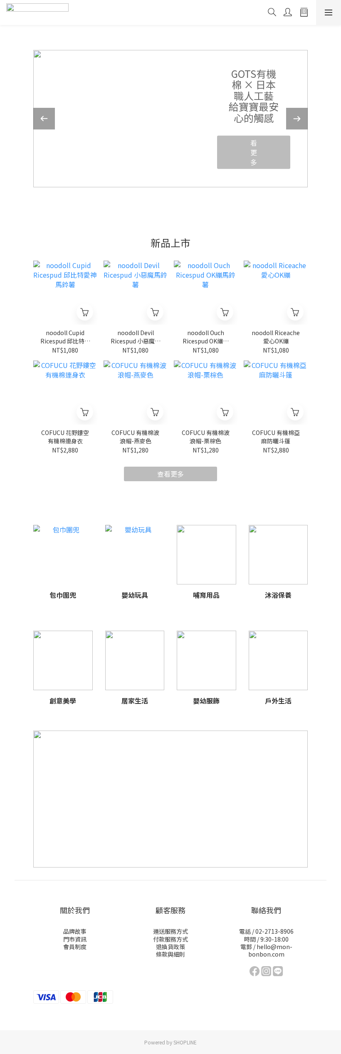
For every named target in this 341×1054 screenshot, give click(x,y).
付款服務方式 (170, 939)
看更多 (283, 144)
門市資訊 (74, 939)
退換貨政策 (170, 946)
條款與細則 (170, 954)
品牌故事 (74, 931)
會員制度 (74, 946)
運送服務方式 (170, 931)
